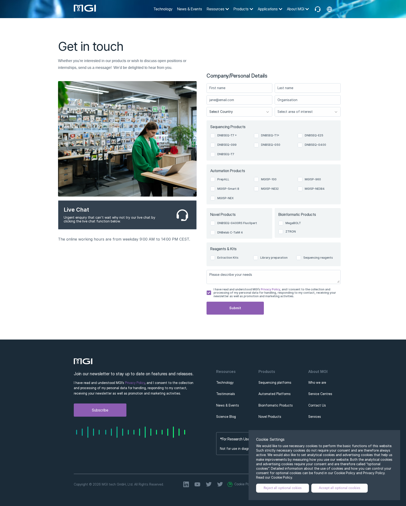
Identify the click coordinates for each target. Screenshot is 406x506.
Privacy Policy (270, 289)
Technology (162, 9)
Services (314, 417)
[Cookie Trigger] (230, 484)
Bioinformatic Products (275, 405)
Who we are (317, 382)
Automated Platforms (274, 394)
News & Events (189, 9)
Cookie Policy (244, 484)
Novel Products (269, 417)
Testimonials (225, 394)
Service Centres (320, 394)
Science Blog (226, 417)
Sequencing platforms (274, 382)
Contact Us (317, 405)
